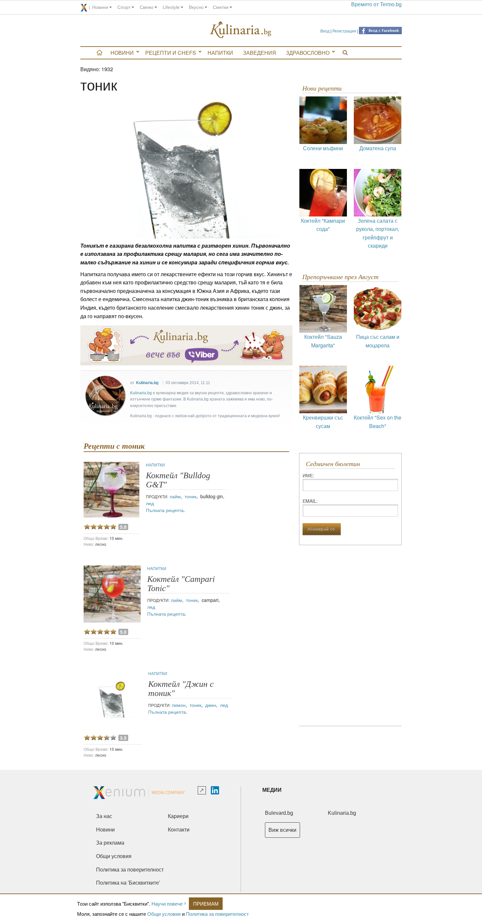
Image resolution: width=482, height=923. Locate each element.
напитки (155, 464)
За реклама (110, 843)
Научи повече (167, 903)
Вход (325, 30)
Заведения (259, 52)
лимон (179, 705)
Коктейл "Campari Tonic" (181, 583)
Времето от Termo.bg (376, 4)
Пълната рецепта (165, 510)
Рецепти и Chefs (170, 52)
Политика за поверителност (217, 913)
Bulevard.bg (279, 813)
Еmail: (310, 501)
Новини (122, 52)
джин (210, 705)
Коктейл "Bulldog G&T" (178, 480)
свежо (146, 7)
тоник (190, 496)
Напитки (220, 52)
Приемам (206, 903)
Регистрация (344, 30)
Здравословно (308, 52)
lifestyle (171, 7)
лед (150, 503)
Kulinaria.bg (147, 382)
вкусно (196, 7)
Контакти (179, 829)
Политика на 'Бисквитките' (128, 883)
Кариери (178, 816)
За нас (104, 816)
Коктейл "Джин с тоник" (181, 688)
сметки (221, 7)
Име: (308, 475)
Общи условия (164, 913)
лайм (175, 496)
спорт (124, 7)
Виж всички (282, 830)
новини (100, 7)
